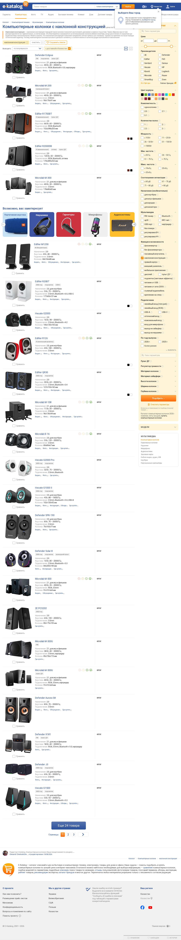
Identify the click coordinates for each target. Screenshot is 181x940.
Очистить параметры (160, 404)
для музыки (149, 203)
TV (41, 14)
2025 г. (165, 342)
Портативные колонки (149, 443)
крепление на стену (153, 295)
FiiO (163, 59)
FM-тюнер (148, 216)
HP (163, 67)
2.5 (145, 129)
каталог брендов (66, 872)
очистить (36, 42)
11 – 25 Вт (166, 138)
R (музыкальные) (42, 117)
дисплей (148, 274)
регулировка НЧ (151, 236)
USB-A (147, 312)
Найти (128, 7)
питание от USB (151, 282)
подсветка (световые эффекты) (158, 278)
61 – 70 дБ (166, 181)
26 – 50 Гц (166, 155)
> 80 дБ (165, 185)
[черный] (131, 139)
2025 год (39, 376)
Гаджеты (6, 14)
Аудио (51, 14)
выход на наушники (153, 333)
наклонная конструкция (14, 42)
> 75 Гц (165, 159)
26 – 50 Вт (148, 142)
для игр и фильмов (152, 199)
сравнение (148, 867)
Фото (33, 14)
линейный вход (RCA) (153, 308)
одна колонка (150, 107)
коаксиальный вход (153, 320)
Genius (165, 63)
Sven (164, 79)
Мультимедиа (37, 22)
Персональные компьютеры (151, 463)
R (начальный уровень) (44, 342)
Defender (166, 55)
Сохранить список (57, 42)
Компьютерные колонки (55, 22)
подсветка (45, 58)
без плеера (149, 228)
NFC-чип (165, 220)
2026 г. (147, 342)
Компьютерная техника (20, 22)
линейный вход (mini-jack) (155, 304)
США (51, 903)
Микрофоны (145, 448)
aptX (146, 220)
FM (37, 58)
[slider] (145, 46)
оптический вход (151, 316)
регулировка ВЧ (151, 232)
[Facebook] (142, 907)
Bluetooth (166, 216)
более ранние (150, 346)
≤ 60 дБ (147, 181)
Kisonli (147, 71)
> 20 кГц (147, 172)
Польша (52, 907)
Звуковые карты (147, 454)
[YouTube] (150, 907)
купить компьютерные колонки (154, 417)
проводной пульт (42, 89)
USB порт (148, 224)
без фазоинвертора (153, 250)
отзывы (98, 870)
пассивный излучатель (154, 254)
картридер (166, 224)
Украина (52, 894)
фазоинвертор (150, 246)
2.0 (145, 111)
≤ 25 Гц (147, 155)
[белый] (131, 306)
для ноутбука (150, 195)
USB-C (58, 285)
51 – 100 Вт (167, 142)
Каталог (6, 22)
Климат (81, 14)
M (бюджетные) (41, 248)
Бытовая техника (65, 14)
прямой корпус (150, 262)
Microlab (148, 75)
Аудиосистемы (146, 451)
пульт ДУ (55, 58)
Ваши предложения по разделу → (61, 852)
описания (64, 870)
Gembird (148, 63)
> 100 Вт (148, 146)
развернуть (172, 350)
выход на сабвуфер (153, 328)
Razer (164, 75)
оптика (53, 149)
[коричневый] (128, 139)
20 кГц (164, 168)
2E (145, 55)
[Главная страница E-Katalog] (15, 7)
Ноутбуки (144, 460)
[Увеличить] (18, 64)
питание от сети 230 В (154, 287)
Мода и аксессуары (169, 14)
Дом (91, 14)
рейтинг (21, 872)
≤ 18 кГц (147, 168)
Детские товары (105, 14)
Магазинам (8, 903)
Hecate (147, 67)
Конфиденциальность (13, 907)
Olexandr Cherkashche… (19, 854)
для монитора (150, 207)
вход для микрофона (153, 324)
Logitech (165, 71)
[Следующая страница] (83, 834)
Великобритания (56, 898)
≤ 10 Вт (147, 138)
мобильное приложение (155, 270)
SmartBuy (148, 79)
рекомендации (41, 872)
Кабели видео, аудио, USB (151, 457)
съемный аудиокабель (154, 291)
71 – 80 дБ (148, 185)
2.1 (163, 111)
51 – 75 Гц (148, 159)
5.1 (145, 115)
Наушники (144, 446)
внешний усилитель (153, 266)
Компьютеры (21, 14)
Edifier (147, 59)
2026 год (39, 285)
